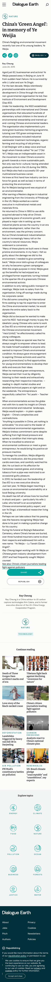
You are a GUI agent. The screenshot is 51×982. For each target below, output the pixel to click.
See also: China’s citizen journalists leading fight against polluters (24, 565)
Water (37, 895)
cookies (8, 970)
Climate (37, 813)
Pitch (5, 933)
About (5, 922)
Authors (6, 939)
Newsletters (34, 933)
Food (13, 834)
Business (13, 875)
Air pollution (11, 765)
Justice (13, 895)
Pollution (13, 854)
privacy (37, 968)
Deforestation (12, 733)
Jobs (4, 927)
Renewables (34, 765)
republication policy (17, 955)
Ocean (37, 854)
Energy (13, 813)
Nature (38, 834)
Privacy (31, 922)
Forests (37, 875)
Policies (32, 939)
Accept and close (15, 976)
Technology (25, 634)
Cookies (32, 927)
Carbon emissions (33, 734)
